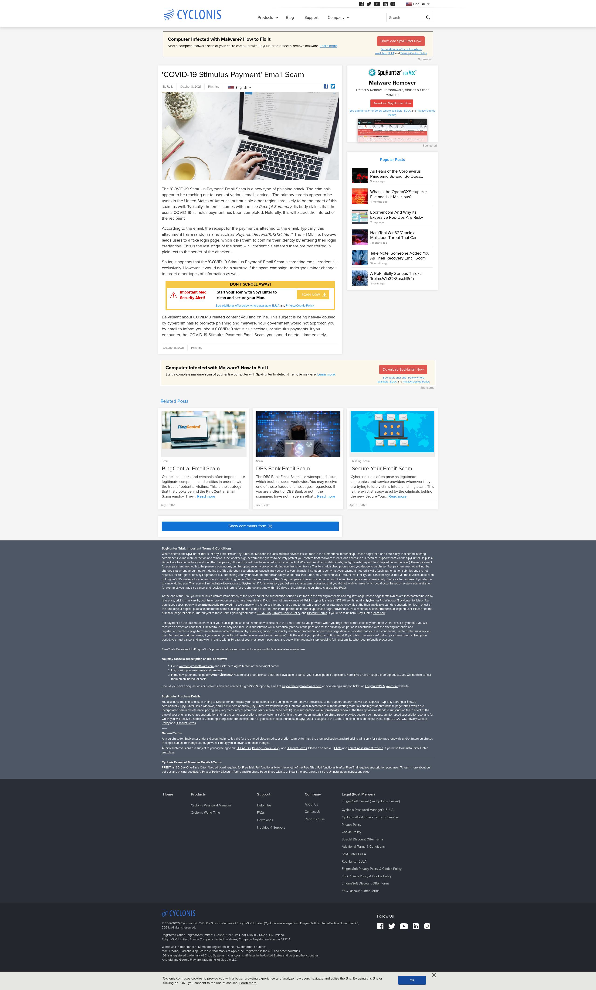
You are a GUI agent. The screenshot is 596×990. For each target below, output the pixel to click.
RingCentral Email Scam (191, 468)
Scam (165, 461)
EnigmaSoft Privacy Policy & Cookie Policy (372, 869)
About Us (311, 804)
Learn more (328, 46)
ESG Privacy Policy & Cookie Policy (367, 876)
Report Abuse (315, 819)
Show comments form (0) (250, 526)
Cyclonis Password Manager (211, 805)
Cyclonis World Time (205, 813)
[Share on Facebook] (326, 86)
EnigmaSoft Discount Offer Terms (365, 883)
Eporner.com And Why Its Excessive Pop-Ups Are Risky (396, 215)
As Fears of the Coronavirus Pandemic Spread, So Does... (396, 174)
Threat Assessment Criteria (365, 748)
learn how (379, 613)
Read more (206, 496)
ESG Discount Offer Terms (360, 891)
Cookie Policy (351, 832)
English (241, 87)
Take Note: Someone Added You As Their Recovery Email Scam (400, 256)
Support (311, 17)
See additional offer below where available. (243, 305)
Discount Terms (317, 613)
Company (336, 17)
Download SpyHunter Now (400, 41)
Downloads (265, 820)
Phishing (213, 87)
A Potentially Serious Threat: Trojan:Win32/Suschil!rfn (396, 276)
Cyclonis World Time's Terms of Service (370, 817)
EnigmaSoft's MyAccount (381, 686)
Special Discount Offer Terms (363, 839)
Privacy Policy (211, 772)
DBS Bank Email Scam (283, 468)
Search (429, 18)
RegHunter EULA (354, 862)
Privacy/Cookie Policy (413, 53)
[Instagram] (392, 4)
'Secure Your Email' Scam (381, 468)
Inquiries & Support (271, 828)
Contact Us (313, 812)
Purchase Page (257, 772)
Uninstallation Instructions (345, 772)
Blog (290, 17)
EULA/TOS (264, 613)
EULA (391, 53)
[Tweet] (333, 86)
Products (265, 17)
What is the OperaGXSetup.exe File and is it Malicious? (398, 194)
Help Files (264, 805)
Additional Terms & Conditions (363, 847)
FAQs (343, 588)
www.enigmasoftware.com (196, 666)
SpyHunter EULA (354, 854)
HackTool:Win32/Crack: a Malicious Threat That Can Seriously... (393, 237)
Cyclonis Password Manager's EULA (367, 810)
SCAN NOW (310, 295)
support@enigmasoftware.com (302, 686)
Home (168, 794)
